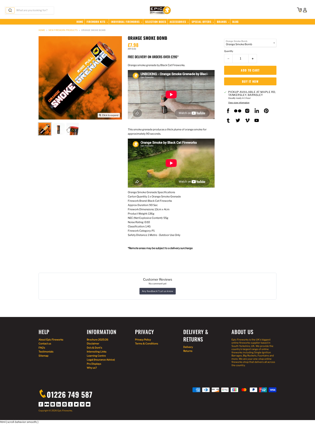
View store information (238, 103)
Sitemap (43, 355)
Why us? (92, 367)
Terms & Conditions (146, 343)
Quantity (228, 51)
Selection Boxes (155, 22)
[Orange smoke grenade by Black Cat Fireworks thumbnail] (44, 128)
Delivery (188, 347)
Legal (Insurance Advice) (101, 359)
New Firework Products (63, 30)
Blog (235, 22)
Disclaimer (93, 343)
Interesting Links (96, 351)
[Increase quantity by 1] (253, 58)
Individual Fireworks (125, 22)
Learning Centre (96, 355)
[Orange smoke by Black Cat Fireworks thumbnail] (58, 128)
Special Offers (202, 22)
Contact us (45, 343)
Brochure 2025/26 (97, 339)
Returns (187, 351)
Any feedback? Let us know (157, 291)
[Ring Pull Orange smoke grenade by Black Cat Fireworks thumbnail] (72, 128)
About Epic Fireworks (51, 339)
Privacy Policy (143, 339)
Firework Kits (96, 22)
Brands (222, 22)
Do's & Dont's (94, 347)
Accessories (178, 22)
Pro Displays (94, 363)
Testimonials (46, 351)
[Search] (10, 10)
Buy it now (250, 81)
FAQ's (42, 347)
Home (79, 22)
